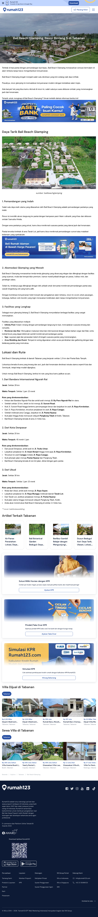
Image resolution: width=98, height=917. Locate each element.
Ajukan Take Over (49, 634)
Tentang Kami (7, 878)
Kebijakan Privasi (41, 878)
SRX (58, 887)
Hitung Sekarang (49, 678)
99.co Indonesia (62, 878)
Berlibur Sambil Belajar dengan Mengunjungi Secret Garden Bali (60, 541)
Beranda (4, 774)
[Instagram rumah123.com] (77, 788)
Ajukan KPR (49, 590)
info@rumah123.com (83, 878)
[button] (3, 3)
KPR (20, 883)
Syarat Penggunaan (42, 883)
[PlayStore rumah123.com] (28, 863)
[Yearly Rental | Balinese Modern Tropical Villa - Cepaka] (36, 751)
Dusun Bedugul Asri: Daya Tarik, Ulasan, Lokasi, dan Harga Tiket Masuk (84, 541)
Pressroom (6, 896)
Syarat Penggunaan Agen (44, 887)
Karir (3, 891)
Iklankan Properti (25, 878)
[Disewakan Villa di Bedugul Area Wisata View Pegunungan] (77, 751)
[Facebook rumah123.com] (66, 788)
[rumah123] (16, 787)
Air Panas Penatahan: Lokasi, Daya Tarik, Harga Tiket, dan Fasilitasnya (11, 541)
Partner (4, 887)
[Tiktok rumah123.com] (94, 789)
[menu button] (93, 9)
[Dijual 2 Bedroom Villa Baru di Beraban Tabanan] (16, 708)
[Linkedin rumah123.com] (88, 789)
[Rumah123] (13, 10)
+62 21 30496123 (82, 883)
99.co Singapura (63, 883)
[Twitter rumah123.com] (72, 788)
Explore (12, 774)
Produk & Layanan (8, 883)
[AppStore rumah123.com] (10, 863)
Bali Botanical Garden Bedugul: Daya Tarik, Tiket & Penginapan (36, 541)
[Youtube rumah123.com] (82, 788)
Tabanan (6, 694)
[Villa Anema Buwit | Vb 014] (16, 751)
